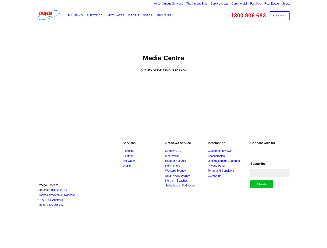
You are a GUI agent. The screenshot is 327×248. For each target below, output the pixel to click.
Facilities (255, 3)
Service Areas (219, 3)
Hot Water (116, 15)
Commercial (239, 3)
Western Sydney (175, 170)
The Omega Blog (196, 3)
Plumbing (75, 15)
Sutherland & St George (180, 185)
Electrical (95, 15)
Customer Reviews (220, 150)
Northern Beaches (176, 180)
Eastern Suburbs (175, 160)
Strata (286, 3)
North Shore (172, 165)
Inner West (172, 155)
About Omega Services (168, 3)
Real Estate (271, 3)
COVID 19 (214, 175)
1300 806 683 (55, 204)
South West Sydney (177, 175)
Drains (133, 15)
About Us (163, 15)
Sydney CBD (173, 150)
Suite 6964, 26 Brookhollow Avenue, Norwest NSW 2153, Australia (56, 194)
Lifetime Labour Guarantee (224, 160)
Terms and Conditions (221, 170)
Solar (148, 15)
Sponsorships (216, 155)
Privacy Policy (217, 165)
